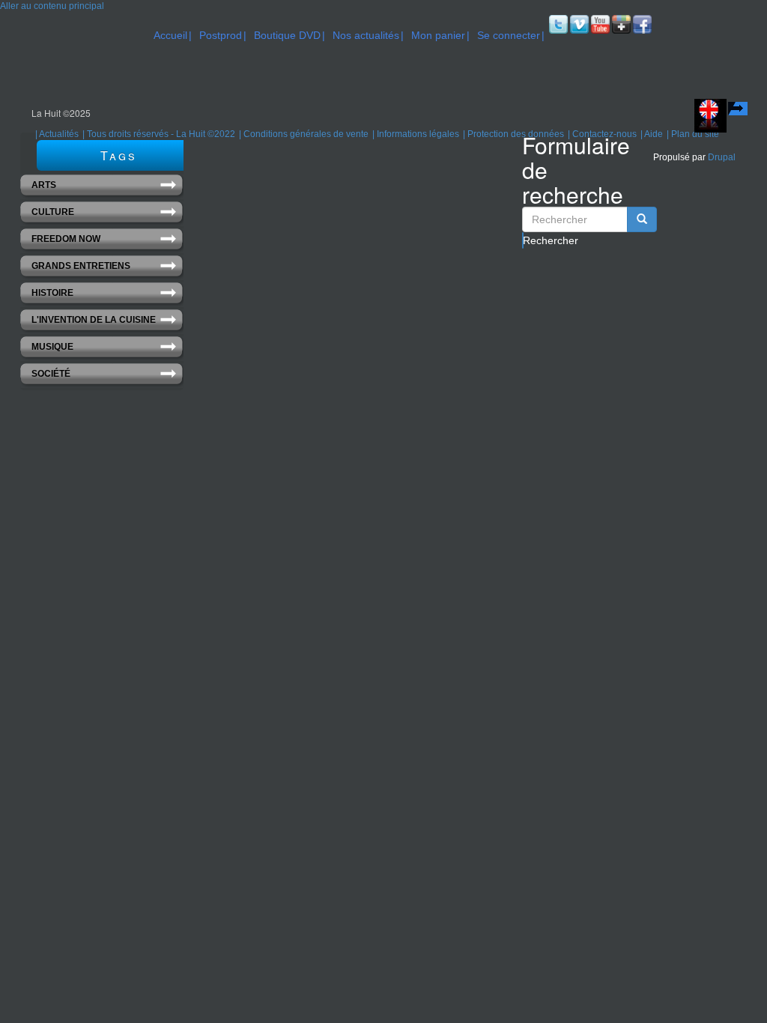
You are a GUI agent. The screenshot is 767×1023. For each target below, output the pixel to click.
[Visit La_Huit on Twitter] (557, 24)
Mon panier (438, 35)
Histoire (52, 293)
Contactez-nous (604, 134)
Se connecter (508, 35)
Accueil (170, 35)
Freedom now (65, 239)
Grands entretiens (80, 266)
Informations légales (418, 134)
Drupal (722, 157)
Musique (52, 346)
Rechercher (523, 240)
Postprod (220, 35)
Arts (43, 185)
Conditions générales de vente (306, 134)
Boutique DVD (287, 35)
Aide (653, 134)
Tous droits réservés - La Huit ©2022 (161, 134)
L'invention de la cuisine (93, 320)
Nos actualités (366, 35)
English (739, 111)
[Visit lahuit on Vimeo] (578, 24)
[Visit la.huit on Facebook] (641, 24)
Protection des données (515, 134)
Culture (52, 212)
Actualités (59, 134)
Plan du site (695, 134)
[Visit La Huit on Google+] (620, 24)
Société (50, 373)
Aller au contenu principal (52, 6)
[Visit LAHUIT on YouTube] (599, 24)
